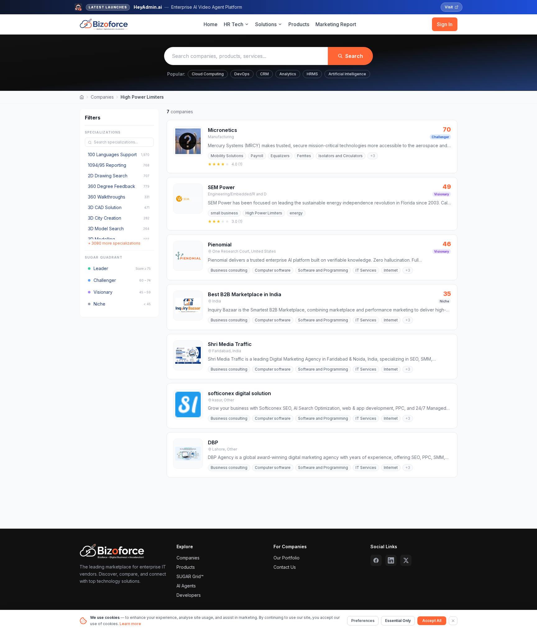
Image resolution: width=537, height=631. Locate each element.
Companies (102, 97)
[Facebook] (376, 560)
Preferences (362, 620)
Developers (189, 595)
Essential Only (398, 620)
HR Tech (233, 24)
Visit (449, 7)
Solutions (266, 24)
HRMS (312, 74)
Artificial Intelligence (347, 74)
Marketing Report (335, 24)
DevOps (242, 74)
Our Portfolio (286, 557)
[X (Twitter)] (405, 560)
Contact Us (284, 567)
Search (354, 56)
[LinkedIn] (391, 560)
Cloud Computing (208, 74)
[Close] (453, 620)
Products (298, 24)
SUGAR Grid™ (190, 576)
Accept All (431, 620)
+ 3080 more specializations (114, 243)
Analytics (287, 74)
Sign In (444, 24)
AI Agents (186, 585)
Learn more (130, 623)
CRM (264, 74)
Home (211, 24)
